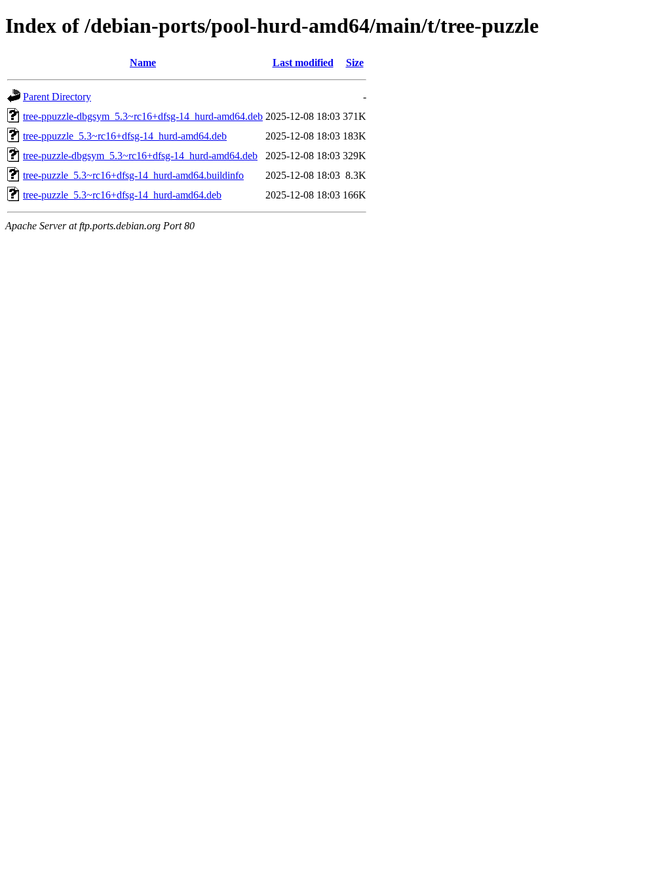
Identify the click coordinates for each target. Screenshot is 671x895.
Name (143, 62)
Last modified (303, 62)
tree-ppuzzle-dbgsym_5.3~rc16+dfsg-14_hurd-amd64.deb (143, 116)
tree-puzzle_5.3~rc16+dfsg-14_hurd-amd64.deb (122, 194)
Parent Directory (57, 96)
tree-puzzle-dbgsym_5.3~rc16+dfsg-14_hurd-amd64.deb (140, 155)
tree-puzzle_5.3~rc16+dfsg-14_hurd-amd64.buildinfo (133, 175)
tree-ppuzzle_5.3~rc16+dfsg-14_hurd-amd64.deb (125, 136)
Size (355, 62)
